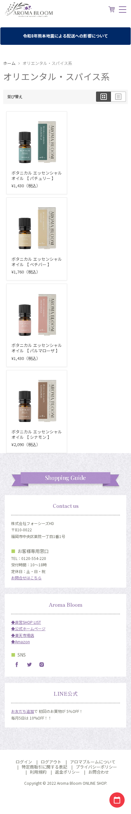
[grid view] (103, 97)
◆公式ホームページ (28, 628)
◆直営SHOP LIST (26, 622)
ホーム (9, 63)
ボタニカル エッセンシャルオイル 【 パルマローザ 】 (36, 348)
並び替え (15, 96)
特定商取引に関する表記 (44, 767)
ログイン (24, 762)
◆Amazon (20, 641)
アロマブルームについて (92, 762)
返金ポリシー (67, 772)
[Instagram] (41, 664)
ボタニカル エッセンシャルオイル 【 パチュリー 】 (36, 175)
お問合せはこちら (26, 577)
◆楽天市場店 (22, 635)
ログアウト (51, 762)
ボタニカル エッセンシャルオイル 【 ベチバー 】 (36, 261)
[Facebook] (17, 664)
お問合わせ (98, 772)
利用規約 (38, 772)
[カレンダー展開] (117, 800)
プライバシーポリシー (96, 767)
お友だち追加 (22, 711)
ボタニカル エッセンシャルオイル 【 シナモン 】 (36, 434)
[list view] (118, 97)
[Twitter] (29, 664)
